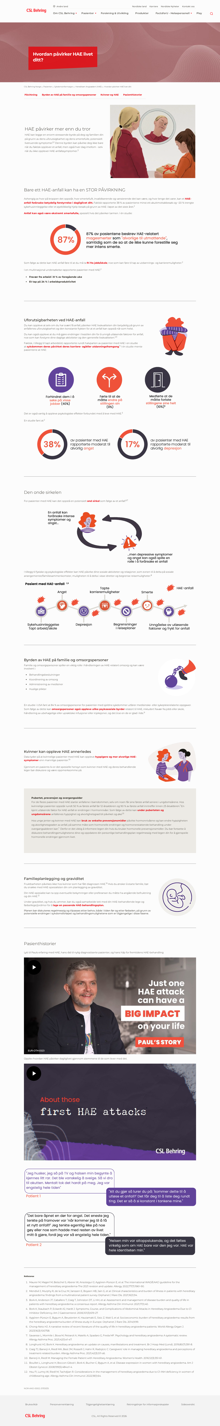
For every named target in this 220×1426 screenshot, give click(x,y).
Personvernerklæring (62, 1404)
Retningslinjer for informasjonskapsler (148, 1404)
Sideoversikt (188, 1404)
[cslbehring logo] (36, 11)
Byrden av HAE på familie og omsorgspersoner (69, 94)
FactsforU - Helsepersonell (173, 13)
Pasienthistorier (132, 94)
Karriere (154, 6)
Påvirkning (31, 94)
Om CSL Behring (64, 13)
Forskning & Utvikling (115, 13)
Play (199, 13)
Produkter (142, 13)
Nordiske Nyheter (170, 6)
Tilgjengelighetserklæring (100, 1404)
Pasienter (87, 13)
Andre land (62, 6)
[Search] (211, 13)
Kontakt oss (188, 6)
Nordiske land (139, 6)
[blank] (190, 1415)
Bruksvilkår (31, 1404)
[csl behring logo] (34, 1415)
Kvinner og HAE (110, 94)
